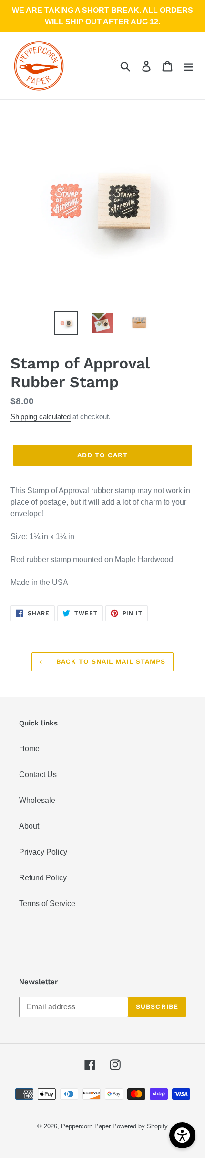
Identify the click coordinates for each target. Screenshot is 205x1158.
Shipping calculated (40, 416)
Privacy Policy (43, 852)
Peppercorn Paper (86, 1126)
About (29, 826)
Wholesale (37, 800)
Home (29, 749)
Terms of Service (47, 903)
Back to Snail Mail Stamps (109, 661)
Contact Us (38, 774)
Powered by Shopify (140, 1126)
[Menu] (188, 65)
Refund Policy (43, 878)
